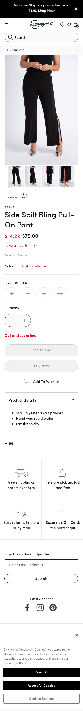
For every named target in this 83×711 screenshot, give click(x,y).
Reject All (41, 672)
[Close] (76, 9)
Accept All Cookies (41, 685)
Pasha (10, 207)
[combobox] (41, 37)
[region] (41, 668)
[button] (26, 381)
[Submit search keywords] (10, 37)
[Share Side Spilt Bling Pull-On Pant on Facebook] (5, 443)
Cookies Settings (41, 698)
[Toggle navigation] (7, 25)
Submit (41, 578)
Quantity (12, 307)
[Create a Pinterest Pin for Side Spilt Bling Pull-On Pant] (11, 443)
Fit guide (21, 283)
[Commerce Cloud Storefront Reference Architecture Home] (41, 24)
